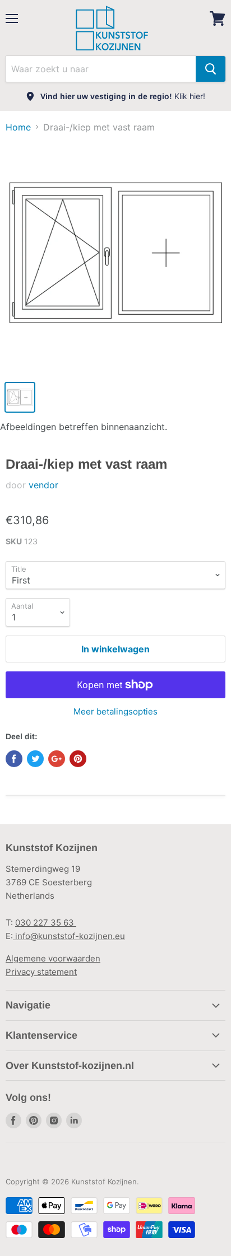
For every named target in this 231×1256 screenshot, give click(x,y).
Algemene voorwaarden (53, 958)
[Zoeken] (210, 69)
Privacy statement (41, 971)
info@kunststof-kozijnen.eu (69, 936)
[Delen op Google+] (56, 758)
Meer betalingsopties (115, 711)
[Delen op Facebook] (14, 758)
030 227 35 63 (45, 922)
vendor (43, 485)
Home (18, 127)
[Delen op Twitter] (35, 758)
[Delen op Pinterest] (78, 758)
